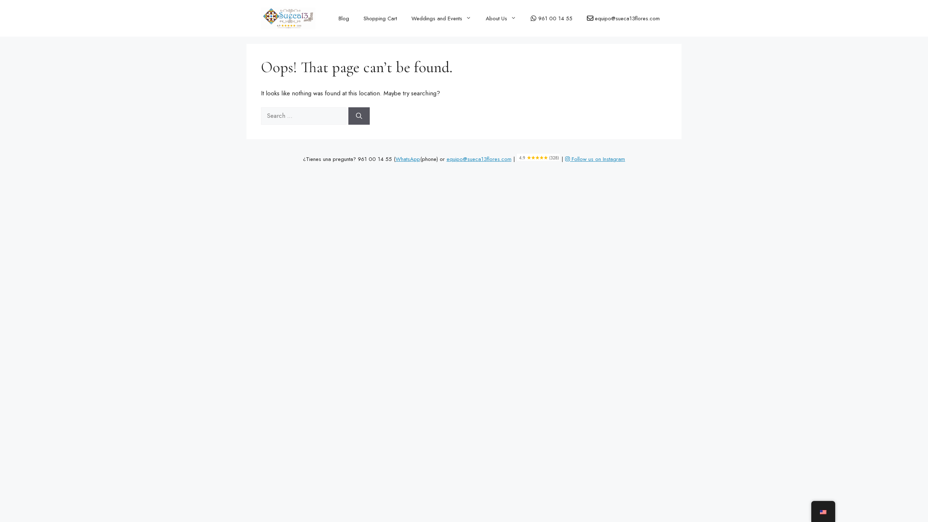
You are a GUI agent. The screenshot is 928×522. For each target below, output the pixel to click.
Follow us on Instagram (597, 159)
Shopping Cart (380, 18)
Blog (344, 18)
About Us (496, 18)
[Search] (359, 116)
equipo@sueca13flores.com (479, 159)
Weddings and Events (436, 18)
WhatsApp (407, 159)
